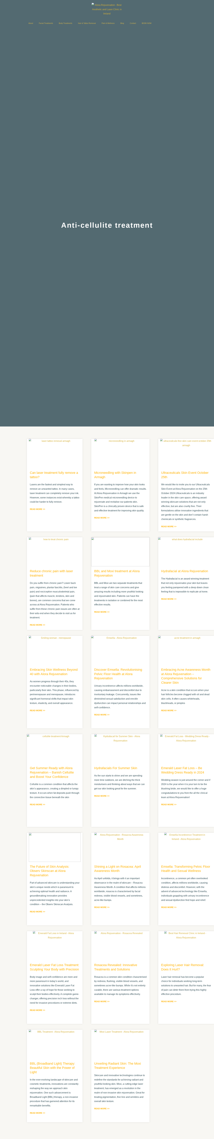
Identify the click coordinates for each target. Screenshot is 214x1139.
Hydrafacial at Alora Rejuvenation (184, 571)
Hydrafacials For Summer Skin (115, 768)
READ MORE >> (37, 509)
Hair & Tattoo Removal (87, 23)
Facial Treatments (46, 23)
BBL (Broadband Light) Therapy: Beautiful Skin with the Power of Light (52, 1068)
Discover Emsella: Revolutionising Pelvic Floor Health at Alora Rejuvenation (118, 674)
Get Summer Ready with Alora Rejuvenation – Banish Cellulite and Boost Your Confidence (52, 772)
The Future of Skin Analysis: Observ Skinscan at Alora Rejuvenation (49, 871)
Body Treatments (65, 23)
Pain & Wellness (108, 23)
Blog (122, 23)
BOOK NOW (146, 23)
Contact (133, 23)
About (30, 23)
